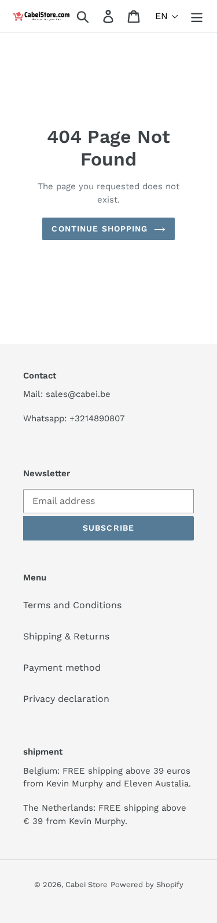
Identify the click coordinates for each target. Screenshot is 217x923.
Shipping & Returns (66, 636)
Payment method (62, 667)
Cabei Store (86, 884)
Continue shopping (100, 228)
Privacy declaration (66, 698)
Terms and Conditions (72, 605)
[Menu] (196, 16)
